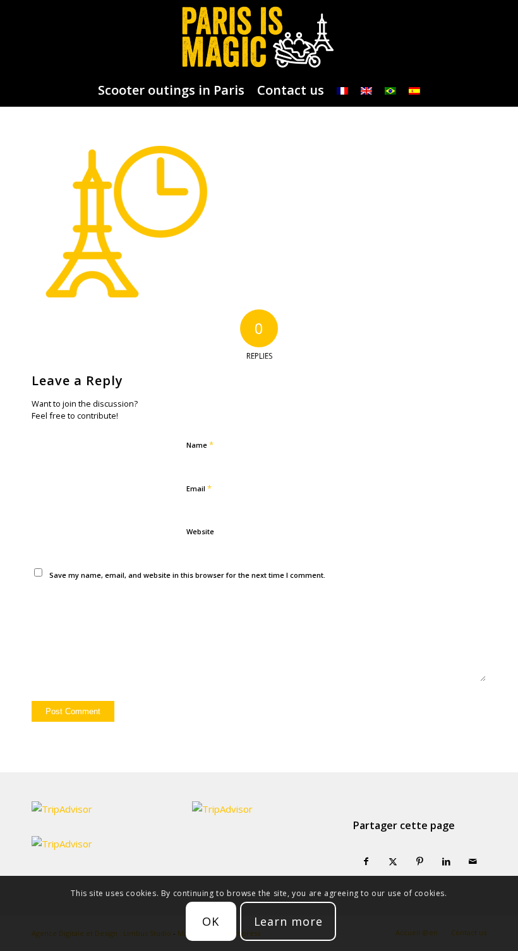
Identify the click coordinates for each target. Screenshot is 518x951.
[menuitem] (171, 90)
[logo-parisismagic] (258, 37)
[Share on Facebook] (366, 861)
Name (200, 444)
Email (199, 488)
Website (200, 531)
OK (210, 921)
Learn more (288, 921)
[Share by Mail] (473, 861)
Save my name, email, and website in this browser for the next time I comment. (187, 575)
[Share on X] (393, 861)
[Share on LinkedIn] (446, 861)
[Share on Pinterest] (419, 861)
